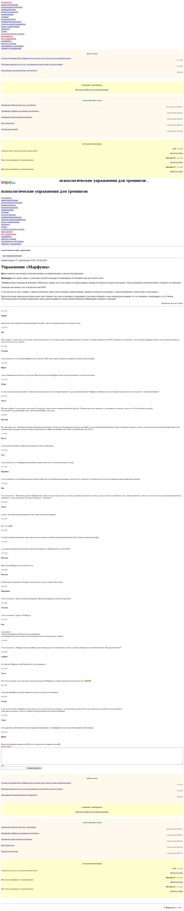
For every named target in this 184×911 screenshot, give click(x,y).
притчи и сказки (8, 43)
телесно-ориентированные (13, 24)
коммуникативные (9, 5)
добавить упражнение (11, 48)
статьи (4, 31)
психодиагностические (11, 7)
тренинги (5, 29)
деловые (5, 17)
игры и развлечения (10, 26)
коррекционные (8, 9)
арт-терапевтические (12, 255)
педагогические (8, 19)
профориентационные (11, 21)
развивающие (7, 14)
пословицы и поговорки (12, 46)
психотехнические (9, 12)
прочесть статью (176, 153)
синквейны (6, 41)
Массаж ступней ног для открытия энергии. (92, 90)
